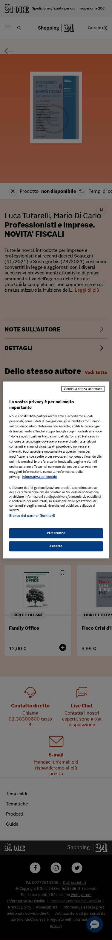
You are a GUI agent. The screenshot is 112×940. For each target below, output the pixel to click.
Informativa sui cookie (39, 477)
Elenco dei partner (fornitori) (32, 515)
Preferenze (56, 533)
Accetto (56, 546)
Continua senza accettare (83, 389)
